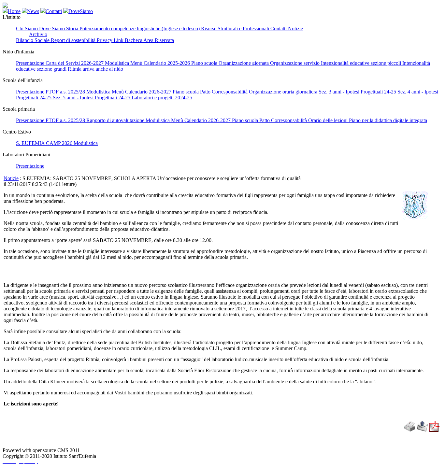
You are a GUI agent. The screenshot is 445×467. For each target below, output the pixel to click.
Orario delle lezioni (328, 120)
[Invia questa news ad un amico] (422, 430)
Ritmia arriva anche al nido (95, 69)
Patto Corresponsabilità (224, 91)
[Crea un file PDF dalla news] (434, 430)
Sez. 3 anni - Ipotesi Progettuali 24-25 (358, 91)
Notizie (295, 28)
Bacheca (134, 40)
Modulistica (117, 63)
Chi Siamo (27, 28)
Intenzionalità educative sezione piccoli (361, 63)
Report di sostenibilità (74, 40)
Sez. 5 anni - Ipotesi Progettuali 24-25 (92, 97)
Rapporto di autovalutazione (116, 120)
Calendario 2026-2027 (149, 91)
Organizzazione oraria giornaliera (284, 91)
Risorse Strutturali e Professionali (235, 28)
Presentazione (31, 63)
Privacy (105, 40)
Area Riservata (158, 40)
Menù (137, 63)
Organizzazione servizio (295, 63)
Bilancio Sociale (33, 40)
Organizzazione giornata (244, 63)
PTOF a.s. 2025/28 (66, 91)
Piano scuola (205, 63)
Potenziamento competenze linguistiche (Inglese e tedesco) (140, 28)
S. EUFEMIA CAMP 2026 (45, 143)
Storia (72, 28)
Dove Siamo (52, 28)
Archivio (38, 34)
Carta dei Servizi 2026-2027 (75, 63)
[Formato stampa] (409, 430)
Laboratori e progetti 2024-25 (162, 97)
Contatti (279, 28)
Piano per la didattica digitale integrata (388, 120)
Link (119, 40)
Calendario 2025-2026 (167, 63)
